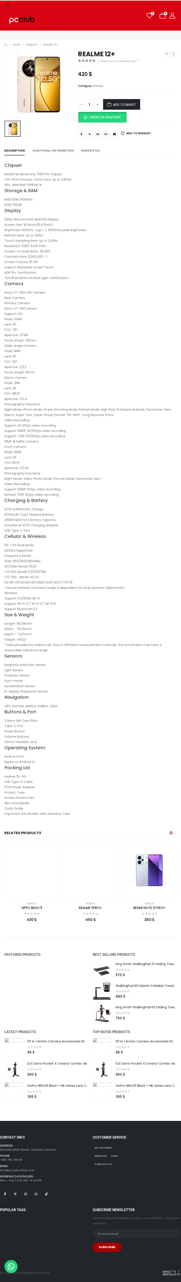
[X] (15, 1194)
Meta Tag (44, 1272)
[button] (102, 117)
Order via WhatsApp (105, 117)
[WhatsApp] (36, 1194)
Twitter (89, 134)
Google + (106, 134)
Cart (114, 1156)
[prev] (167, 54)
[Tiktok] (46, 1194)
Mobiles (98, 86)
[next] (173, 54)
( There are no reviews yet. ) (118, 61)
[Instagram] (25, 1194)
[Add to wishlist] (52, 850)
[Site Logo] (21, 20)
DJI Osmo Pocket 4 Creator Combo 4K (57, 1063)
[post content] (32, 870)
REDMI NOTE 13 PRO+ (149, 907)
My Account (104, 1147)
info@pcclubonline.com (17, 1170)
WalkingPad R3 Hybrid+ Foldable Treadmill (147, 985)
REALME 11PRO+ (90, 907)
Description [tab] (14, 150)
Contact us (103, 1164)
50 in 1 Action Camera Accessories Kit (56, 1041)
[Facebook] (4, 1194)
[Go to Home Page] (5, 44)
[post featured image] (102, 970)
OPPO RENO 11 (31, 907)
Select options (152, 893)
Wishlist (101, 1156)
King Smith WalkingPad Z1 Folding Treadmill (148, 964)
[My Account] (172, 16)
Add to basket (124, 104)
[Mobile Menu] (7, 4)
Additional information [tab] (53, 150)
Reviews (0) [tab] (90, 150)
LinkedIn (98, 134)
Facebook (81, 134)
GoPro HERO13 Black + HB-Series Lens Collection (63, 1085)
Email (114, 134)
